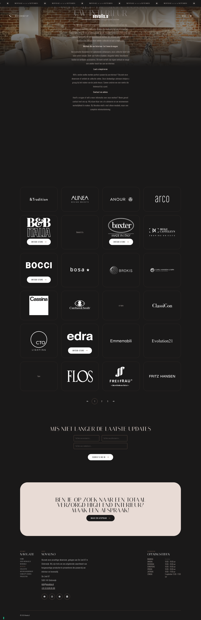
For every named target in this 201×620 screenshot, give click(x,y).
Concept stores (25, 574)
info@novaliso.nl (48, 584)
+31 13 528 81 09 (48, 587)
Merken (22, 566)
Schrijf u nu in (98, 457)
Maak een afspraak (99, 518)
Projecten (24, 576)
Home (22, 559)
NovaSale (23, 564)
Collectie (23, 569)
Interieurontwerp (26, 571)
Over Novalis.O (25, 561)
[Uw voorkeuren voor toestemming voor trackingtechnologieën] (4, 618)
